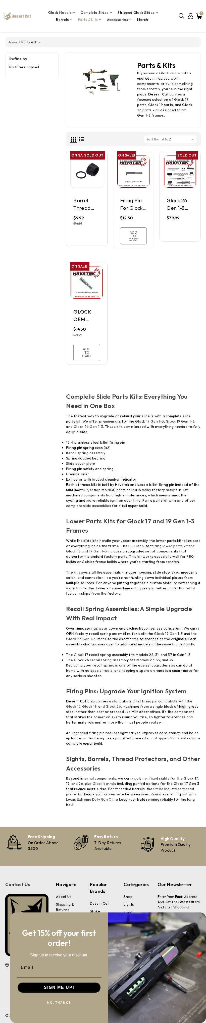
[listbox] (178, 139)
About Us (64, 896)
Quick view (86, 180)
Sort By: (152, 139)
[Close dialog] (200, 918)
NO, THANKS (59, 1002)
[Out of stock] (86, 238)
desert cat (99, 903)
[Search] (182, 16)
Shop (128, 896)
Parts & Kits (88, 19)
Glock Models (60, 12)
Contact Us (17, 884)
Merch (142, 19)
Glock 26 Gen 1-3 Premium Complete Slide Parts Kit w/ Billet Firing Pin (180, 204)
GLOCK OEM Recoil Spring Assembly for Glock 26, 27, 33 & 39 (86, 316)
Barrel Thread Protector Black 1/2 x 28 (85, 204)
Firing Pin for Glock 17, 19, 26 (131, 204)
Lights (129, 904)
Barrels (62, 19)
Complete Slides (95, 12)
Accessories (117, 19)
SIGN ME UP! (59, 987)
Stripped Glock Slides (136, 12)
